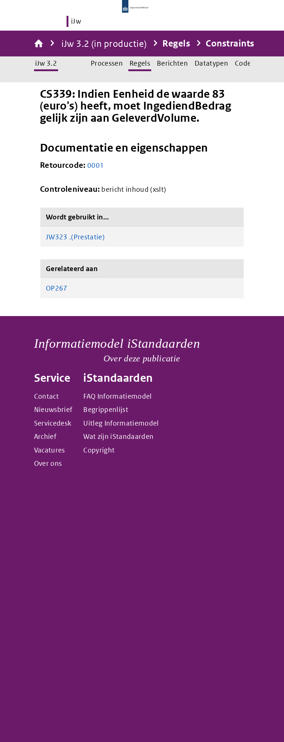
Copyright (99, 450)
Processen (107, 63)
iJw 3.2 (46, 63)
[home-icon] (39, 43)
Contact (46, 396)
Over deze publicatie (142, 358)
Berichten (172, 63)
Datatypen (211, 63)
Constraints (230, 43)
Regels (176, 43)
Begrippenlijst (105, 409)
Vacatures (49, 450)
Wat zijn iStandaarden (118, 436)
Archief (45, 436)
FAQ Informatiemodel (117, 396)
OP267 (57, 288)
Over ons (48, 463)
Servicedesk (53, 423)
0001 (95, 165)
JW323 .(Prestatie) (75, 236)
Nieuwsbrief (53, 409)
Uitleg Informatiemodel (121, 423)
